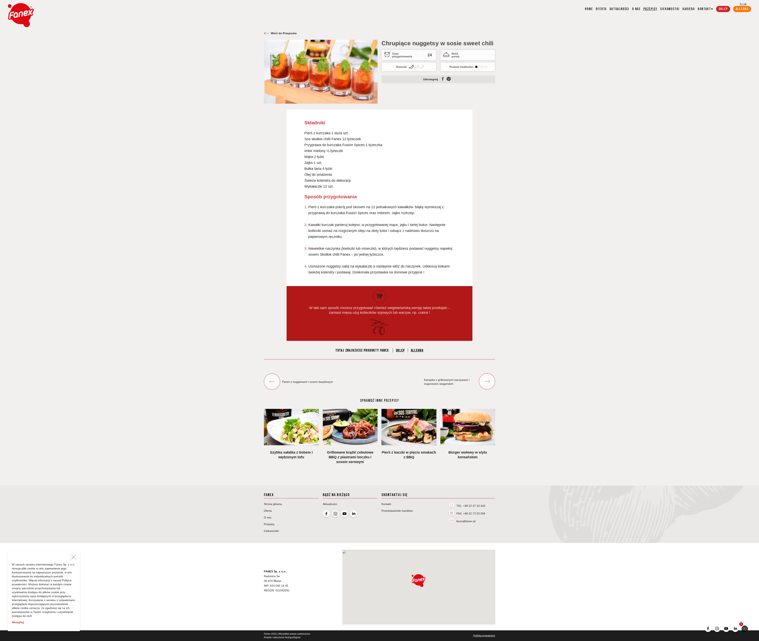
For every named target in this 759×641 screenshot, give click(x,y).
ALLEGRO (742, 9)
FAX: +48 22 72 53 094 (470, 513)
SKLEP (723, 9)
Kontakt (386, 504)
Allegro (417, 350)
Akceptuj (18, 622)
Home (589, 9)
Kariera (689, 9)
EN (745, 4)
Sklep (400, 350)
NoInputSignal (292, 637)
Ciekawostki (670, 9)
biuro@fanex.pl (465, 521)
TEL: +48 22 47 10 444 (470, 505)
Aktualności (619, 9)
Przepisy (650, 9)
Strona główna (273, 504)
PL (741, 4)
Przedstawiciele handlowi (397, 510)
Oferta (601, 9)
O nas (636, 9)
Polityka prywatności (484, 635)
